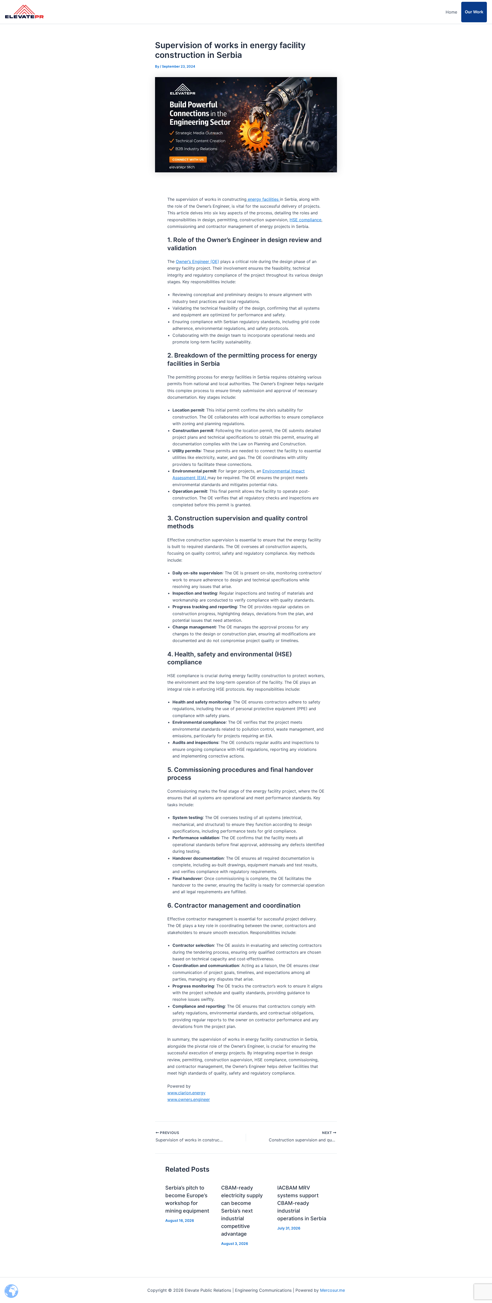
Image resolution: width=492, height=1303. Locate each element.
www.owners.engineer (188, 1099)
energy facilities (264, 199)
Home (451, 12)
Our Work (474, 11)
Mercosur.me (332, 1290)
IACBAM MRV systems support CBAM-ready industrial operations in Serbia (301, 1203)
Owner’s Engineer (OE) (197, 261)
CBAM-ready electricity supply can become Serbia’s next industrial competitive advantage (242, 1211)
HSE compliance (305, 219)
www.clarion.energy (186, 1092)
